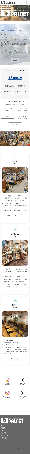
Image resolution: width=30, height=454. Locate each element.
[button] (10, 143)
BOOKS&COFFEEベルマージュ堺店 (22, 109)
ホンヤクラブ (5, 435)
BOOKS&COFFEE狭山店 (7, 109)
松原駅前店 (15, 124)
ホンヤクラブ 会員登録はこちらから (15, 92)
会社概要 (4, 430)
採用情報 (4, 438)
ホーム (3, 425)
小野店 (7, 116)
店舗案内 (15, 60)
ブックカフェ (5, 433)
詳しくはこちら (15, 359)
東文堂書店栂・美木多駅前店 (22, 117)
